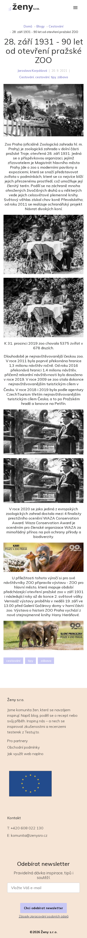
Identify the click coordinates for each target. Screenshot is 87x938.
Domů (28, 26)
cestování (42, 77)
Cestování (56, 26)
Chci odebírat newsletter (43, 908)
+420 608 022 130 (27, 828)
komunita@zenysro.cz (29, 835)
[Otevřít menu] (75, 8)
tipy (53, 77)
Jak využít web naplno (25, 753)
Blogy (40, 26)
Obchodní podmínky (23, 747)
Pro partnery (17, 740)
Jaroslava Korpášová (32, 70)
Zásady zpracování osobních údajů (43, 916)
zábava (62, 77)
